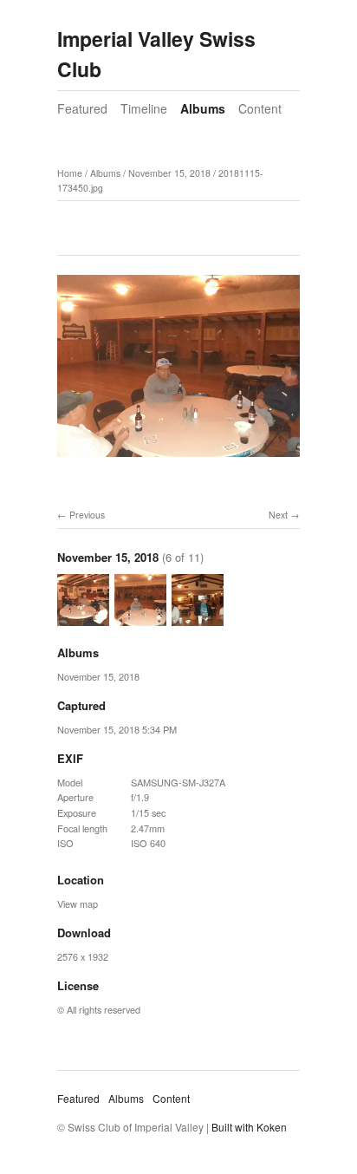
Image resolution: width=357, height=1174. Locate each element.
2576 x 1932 (82, 956)
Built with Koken (249, 1126)
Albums (202, 108)
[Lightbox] (178, 459)
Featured (82, 108)
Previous (87, 514)
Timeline (143, 108)
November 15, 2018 (169, 172)
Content (260, 108)
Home (69, 172)
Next (278, 514)
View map (77, 903)
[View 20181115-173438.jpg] (83, 617)
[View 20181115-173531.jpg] (198, 617)
